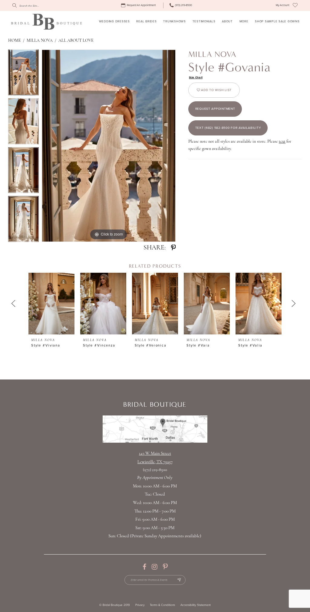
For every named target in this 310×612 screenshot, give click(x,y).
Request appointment (215, 109)
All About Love (76, 40)
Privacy (140, 605)
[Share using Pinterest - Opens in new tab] (173, 248)
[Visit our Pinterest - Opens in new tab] (165, 567)
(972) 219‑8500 (155, 470)
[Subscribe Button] (179, 580)
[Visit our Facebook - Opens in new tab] (144, 567)
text (282, 141)
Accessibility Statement (195, 605)
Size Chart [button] (196, 77)
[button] (282, 5)
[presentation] (51, 303)
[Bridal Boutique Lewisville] (46, 21)
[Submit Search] (14, 5)
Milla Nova (39, 40)
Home (14, 40)
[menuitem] (139, 5)
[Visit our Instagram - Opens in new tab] (154, 567)
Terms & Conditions (162, 605)
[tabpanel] (23, 74)
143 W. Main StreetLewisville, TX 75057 (155, 457)
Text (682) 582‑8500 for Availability (228, 128)
